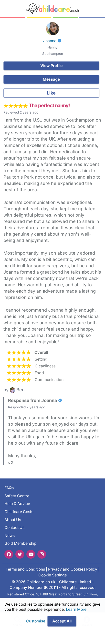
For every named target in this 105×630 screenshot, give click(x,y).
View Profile (51, 65)
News (9, 535)
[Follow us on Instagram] (41, 554)
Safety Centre (16, 496)
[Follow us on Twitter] (19, 554)
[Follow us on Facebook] (8, 554)
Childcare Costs (18, 511)
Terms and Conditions (25, 569)
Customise (35, 621)
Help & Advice (17, 503)
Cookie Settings (52, 575)
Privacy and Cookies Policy (72, 569)
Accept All (62, 621)
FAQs (9, 488)
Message (51, 79)
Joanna (49, 40)
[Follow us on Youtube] (30, 554)
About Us (12, 519)
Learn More (76, 609)
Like (51, 92)
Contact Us (14, 527)
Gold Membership (20, 543)
